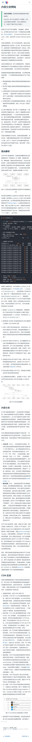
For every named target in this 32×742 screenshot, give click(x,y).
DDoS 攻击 (7, 606)
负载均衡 (25, 736)
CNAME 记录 (19, 289)
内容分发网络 (8, 34)
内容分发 (12, 366)
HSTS (13, 640)
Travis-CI (21, 567)
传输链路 (7, 736)
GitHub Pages (13, 203)
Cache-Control (23, 531)
